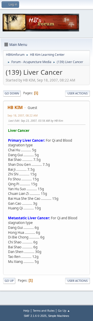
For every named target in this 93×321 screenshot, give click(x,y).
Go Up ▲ (64, 310)
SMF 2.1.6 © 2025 (35, 315)
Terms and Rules (44, 310)
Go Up (9, 281)
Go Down (12, 93)
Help (26, 310)
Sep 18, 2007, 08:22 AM (22, 115)
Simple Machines (58, 315)
